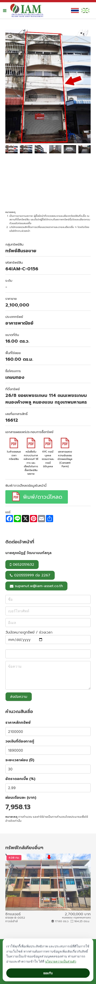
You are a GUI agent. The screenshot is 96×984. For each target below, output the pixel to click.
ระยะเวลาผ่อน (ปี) (19, 760)
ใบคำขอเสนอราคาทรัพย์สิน (14, 455)
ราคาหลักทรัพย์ (18, 722)
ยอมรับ (48, 973)
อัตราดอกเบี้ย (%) (20, 779)
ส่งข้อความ (18, 696)
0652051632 (22, 564)
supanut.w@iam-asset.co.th (39, 586)
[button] (4, 10)
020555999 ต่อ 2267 (31, 575)
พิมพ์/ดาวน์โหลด (41, 497)
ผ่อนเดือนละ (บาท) (20, 797)
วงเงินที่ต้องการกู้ (19, 741)
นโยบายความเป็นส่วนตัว (60, 961)
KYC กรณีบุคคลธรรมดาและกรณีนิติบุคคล (48, 459)
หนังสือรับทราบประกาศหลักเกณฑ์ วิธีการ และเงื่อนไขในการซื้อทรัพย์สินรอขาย (31, 463)
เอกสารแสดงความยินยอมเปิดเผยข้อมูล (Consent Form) (65, 459)
